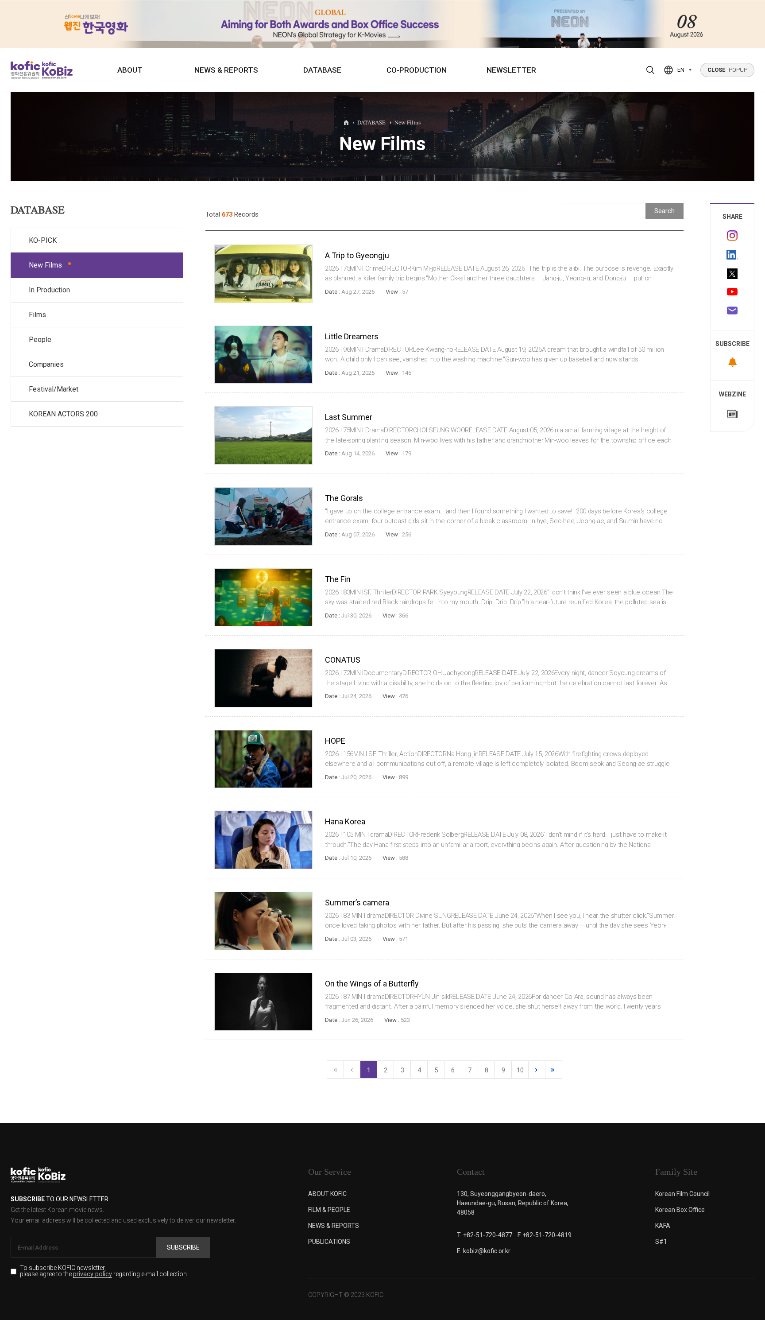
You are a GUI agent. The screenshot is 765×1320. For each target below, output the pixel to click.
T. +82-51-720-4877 (484, 1234)
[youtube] (732, 292)
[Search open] (650, 70)
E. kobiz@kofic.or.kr (483, 1250)
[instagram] (732, 235)
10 (520, 1070)
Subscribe (183, 1247)
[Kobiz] (56, 70)
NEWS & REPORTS (226, 70)
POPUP (727, 69)
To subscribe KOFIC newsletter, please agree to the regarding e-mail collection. (104, 1271)
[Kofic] (25, 70)
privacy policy (92, 1274)
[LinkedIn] (732, 254)
